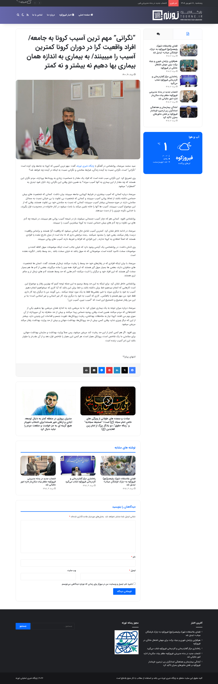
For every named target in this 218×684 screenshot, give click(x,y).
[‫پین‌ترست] (109, 370)
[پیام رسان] (101, 370)
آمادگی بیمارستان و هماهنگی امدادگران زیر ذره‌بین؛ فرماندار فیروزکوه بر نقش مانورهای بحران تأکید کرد (163, 112)
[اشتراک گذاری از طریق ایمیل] (94, 370)
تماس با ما (37, 15)
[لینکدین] (117, 370)
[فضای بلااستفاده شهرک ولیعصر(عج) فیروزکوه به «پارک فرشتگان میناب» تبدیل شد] (117, 466)
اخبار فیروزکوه (65, 15)
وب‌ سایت (71, 570)
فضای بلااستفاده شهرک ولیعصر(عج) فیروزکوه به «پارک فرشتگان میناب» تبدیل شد (119, 481)
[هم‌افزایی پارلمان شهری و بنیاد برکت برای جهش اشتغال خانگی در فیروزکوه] (188, 66)
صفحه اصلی (84, 15)
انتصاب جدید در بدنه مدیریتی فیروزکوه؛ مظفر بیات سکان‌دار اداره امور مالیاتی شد (132, 3)
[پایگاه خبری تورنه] (176, 15)
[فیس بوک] (132, 370)
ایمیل (132, 570)
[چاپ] (86, 370)
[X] (124, 370)
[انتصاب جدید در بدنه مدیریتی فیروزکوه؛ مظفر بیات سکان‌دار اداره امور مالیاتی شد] (38, 466)
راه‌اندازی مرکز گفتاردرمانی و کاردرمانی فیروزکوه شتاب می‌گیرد (80, 480)
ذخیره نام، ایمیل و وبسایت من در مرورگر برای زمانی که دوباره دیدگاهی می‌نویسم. (97, 584)
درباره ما (51, 15)
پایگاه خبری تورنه (85, 166)
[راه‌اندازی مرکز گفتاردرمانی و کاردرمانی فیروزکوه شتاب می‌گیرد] (78, 466)
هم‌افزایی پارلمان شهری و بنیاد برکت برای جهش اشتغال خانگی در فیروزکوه (163, 64)
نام (133, 557)
